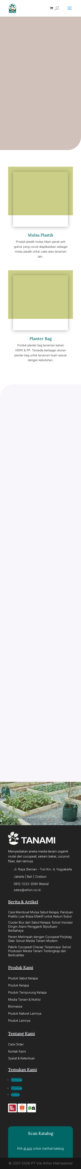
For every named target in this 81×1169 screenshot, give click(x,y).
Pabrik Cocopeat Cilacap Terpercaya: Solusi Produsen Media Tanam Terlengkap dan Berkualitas (39, 951)
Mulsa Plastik (40, 235)
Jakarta (19, 877)
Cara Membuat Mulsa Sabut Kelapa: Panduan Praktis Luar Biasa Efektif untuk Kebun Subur (40, 914)
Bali (29, 877)
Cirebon (41, 877)
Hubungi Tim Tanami (40, 806)
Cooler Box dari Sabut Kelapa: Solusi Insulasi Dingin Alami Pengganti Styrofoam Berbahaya (40, 926)
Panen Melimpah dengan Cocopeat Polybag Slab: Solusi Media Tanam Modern (40, 939)
